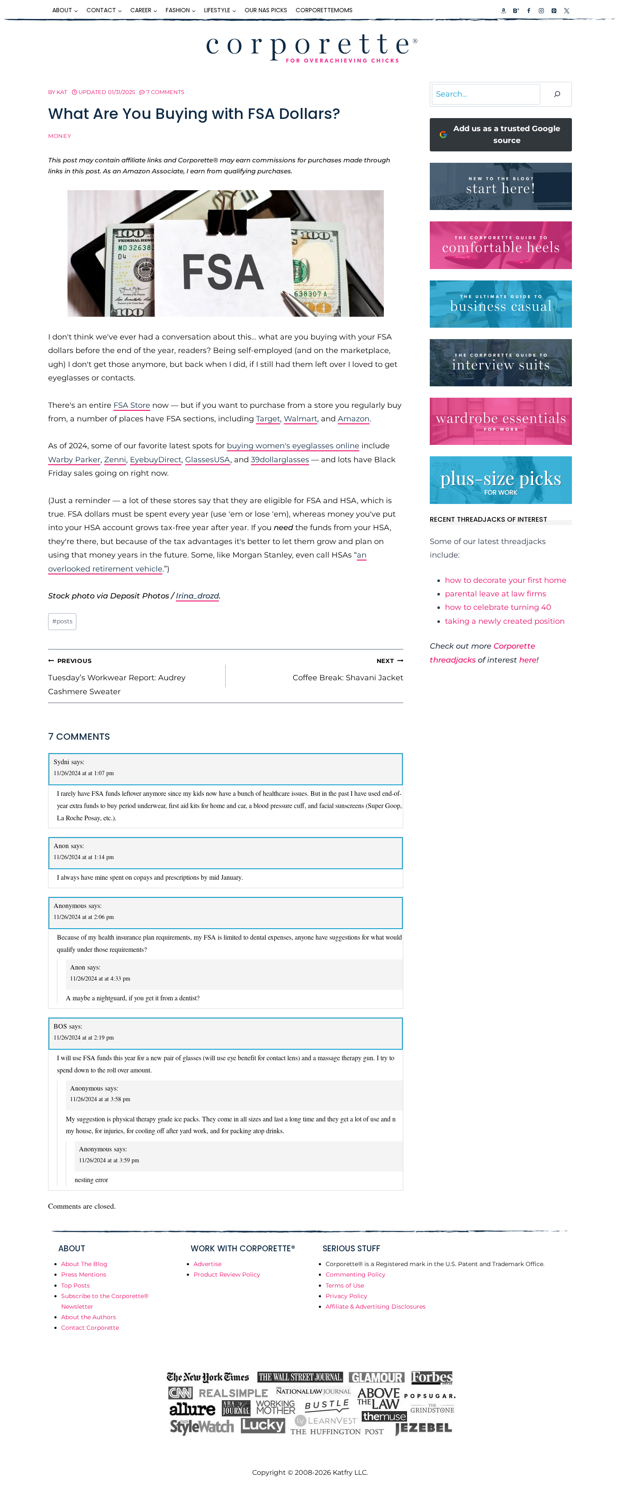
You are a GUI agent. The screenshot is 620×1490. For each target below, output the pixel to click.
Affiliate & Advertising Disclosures (376, 1306)
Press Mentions (83, 1274)
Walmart (300, 418)
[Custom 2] (515, 10)
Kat (62, 92)
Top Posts (75, 1285)
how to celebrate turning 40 (498, 607)
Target (268, 418)
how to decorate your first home (505, 580)
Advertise (207, 1264)
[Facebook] (528, 10)
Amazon (353, 418)
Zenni (115, 459)
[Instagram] (541, 10)
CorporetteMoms (324, 10)
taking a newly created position (505, 621)
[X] (566, 10)
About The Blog (84, 1264)
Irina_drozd (197, 596)
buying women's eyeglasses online (293, 445)
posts (62, 621)
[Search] (557, 94)
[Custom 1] (503, 10)
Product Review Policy (227, 1274)
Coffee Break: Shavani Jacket (348, 669)
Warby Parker (74, 459)
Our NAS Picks (266, 10)
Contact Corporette (90, 1327)
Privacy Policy (346, 1296)
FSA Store (131, 405)
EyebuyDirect (155, 459)
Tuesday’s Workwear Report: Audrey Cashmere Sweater (117, 676)
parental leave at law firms (495, 593)
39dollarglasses (280, 459)
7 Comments (165, 92)
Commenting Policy (355, 1274)
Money (59, 136)
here (527, 660)
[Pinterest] (553, 10)
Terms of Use (345, 1285)
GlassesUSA (207, 459)
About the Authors (88, 1317)
